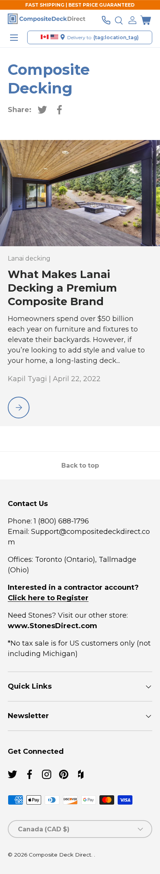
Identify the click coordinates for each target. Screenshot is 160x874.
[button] (145, 20)
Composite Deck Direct (60, 855)
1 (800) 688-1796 (60, 521)
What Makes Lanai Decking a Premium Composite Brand (62, 288)
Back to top (80, 465)
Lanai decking (29, 258)
